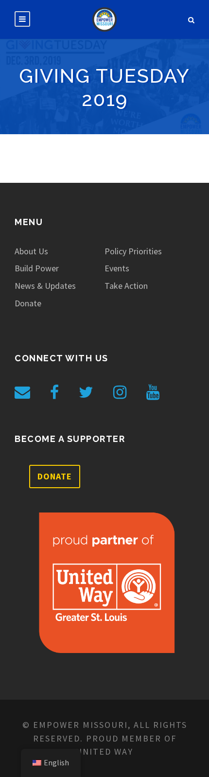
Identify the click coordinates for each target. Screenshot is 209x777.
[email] (22, 392)
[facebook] (54, 392)
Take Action (126, 285)
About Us (31, 251)
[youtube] (152, 392)
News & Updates (45, 285)
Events (116, 268)
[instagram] (119, 392)
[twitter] (86, 392)
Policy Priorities (133, 251)
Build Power (37, 268)
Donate (28, 303)
